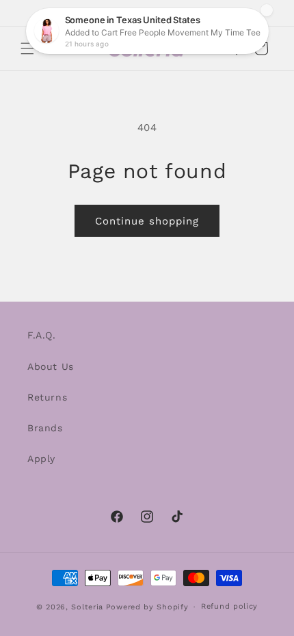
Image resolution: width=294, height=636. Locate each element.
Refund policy (229, 606)
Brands (45, 427)
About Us (50, 366)
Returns (47, 397)
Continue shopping (147, 221)
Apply (41, 458)
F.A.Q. (41, 335)
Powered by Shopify (147, 607)
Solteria (87, 607)
